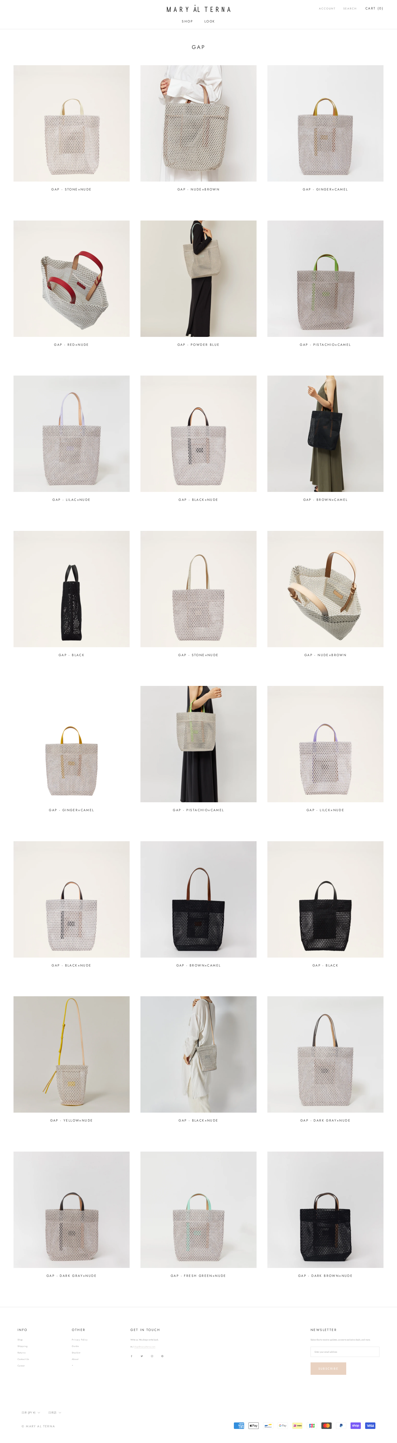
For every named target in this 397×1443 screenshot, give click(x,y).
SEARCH (350, 8)
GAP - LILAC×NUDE (71, 499)
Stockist (76, 1352)
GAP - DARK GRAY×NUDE (325, 1120)
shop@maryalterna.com (144, 1346)
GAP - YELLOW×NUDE (71, 1120)
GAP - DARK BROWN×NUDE (325, 1275)
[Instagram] (152, 1356)
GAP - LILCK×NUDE (325, 810)
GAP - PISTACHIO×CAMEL (325, 344)
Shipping (23, 1346)
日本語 (52, 1413)
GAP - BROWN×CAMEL (325, 499)
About (75, 1359)
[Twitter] (142, 1356)
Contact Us (23, 1359)
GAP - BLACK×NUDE (198, 499)
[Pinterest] (162, 1356)
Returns (22, 1352)
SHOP (187, 21)
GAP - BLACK (72, 655)
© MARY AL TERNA (38, 1426)
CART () (374, 8)
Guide (75, 1346)
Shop (20, 1339)
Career (21, 1365)
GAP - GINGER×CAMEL (325, 189)
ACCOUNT (327, 8)
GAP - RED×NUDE (71, 344)
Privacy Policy (80, 1339)
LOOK (209, 21)
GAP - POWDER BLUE (198, 344)
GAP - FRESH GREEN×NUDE (198, 1275)
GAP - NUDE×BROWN (198, 189)
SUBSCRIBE (328, 1368)
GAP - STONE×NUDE (71, 189)
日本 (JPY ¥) (28, 1413)
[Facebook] (131, 1356)
